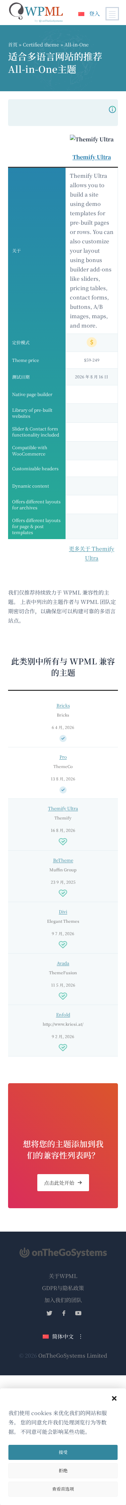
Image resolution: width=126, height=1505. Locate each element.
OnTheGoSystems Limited (72, 1355)
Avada (63, 963)
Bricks (63, 705)
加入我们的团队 (63, 1300)
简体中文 (63, 1336)
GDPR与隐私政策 (63, 1288)
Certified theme (41, 44)
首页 (12, 44)
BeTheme (63, 860)
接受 (63, 1452)
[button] (114, 1398)
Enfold (63, 1014)
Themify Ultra (92, 157)
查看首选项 (63, 1489)
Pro (63, 757)
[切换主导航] (112, 13)
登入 (94, 13)
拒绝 (63, 1470)
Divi (63, 911)
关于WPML (63, 1276)
